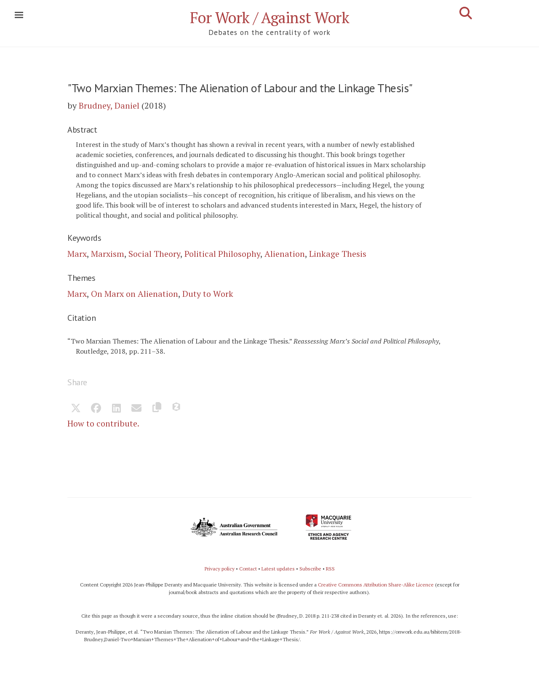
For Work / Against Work (270, 17)
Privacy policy (220, 568)
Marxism (107, 253)
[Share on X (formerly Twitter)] (75, 408)
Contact (248, 568)
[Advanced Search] (465, 13)
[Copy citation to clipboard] (156, 408)
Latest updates (278, 568)
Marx (77, 253)
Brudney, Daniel (109, 105)
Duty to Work (207, 293)
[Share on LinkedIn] (116, 408)
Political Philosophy (222, 253)
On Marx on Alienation (134, 293)
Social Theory (154, 253)
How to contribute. (103, 423)
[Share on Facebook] (96, 408)
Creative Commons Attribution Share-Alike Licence (376, 584)
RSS (330, 568)
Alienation (284, 253)
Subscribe (310, 568)
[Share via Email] (136, 408)
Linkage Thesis (337, 253)
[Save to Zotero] (176, 408)
